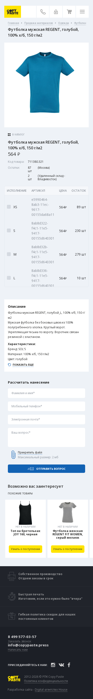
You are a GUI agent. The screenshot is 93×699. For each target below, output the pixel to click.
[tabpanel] (25, 529)
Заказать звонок (19, 641)
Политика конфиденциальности (46, 681)
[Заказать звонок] (43, 12)
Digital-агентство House (51, 690)
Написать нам (18, 650)
